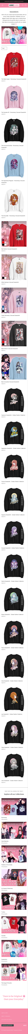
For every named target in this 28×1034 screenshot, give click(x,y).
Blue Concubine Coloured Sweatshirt (10, 382)
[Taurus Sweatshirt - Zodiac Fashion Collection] (14, 632)
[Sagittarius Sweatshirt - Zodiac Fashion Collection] (14, 433)
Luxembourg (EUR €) (7, 1025)
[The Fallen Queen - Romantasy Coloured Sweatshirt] (14, 64)
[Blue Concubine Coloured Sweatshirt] (14, 367)
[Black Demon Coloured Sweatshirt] (14, 333)
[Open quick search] (23, 5)
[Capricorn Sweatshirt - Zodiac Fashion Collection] (14, 400)
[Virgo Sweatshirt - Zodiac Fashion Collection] (14, 732)
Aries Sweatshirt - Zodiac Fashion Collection (12, 681)
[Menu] (2, 5)
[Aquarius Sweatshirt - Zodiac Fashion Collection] (14, 499)
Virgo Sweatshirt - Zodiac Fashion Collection (12, 747)
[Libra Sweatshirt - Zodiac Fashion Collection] (14, 765)
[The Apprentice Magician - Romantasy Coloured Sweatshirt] (14, 165)
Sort (3, 48)
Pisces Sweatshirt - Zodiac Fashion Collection (12, 614)
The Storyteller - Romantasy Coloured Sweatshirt (13, 215)
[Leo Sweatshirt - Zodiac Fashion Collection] (14, 699)
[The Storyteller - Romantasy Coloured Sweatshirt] (14, 200)
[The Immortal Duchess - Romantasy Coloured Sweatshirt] (14, 130)
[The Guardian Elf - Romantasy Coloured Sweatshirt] (14, 97)
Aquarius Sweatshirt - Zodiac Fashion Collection (13, 514)
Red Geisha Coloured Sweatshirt (9, 249)
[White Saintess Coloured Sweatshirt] (14, 267)
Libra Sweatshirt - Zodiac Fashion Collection (12, 780)
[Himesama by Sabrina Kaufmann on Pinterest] (24, 1025)
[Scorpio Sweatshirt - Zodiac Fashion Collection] (14, 533)
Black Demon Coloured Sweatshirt (9, 348)
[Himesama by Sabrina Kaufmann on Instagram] (25, 1025)
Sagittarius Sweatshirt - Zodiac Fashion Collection (13, 448)
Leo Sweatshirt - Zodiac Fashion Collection (11, 714)
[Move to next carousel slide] (26, 994)
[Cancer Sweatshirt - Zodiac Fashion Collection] (14, 466)
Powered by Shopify (17, 1030)
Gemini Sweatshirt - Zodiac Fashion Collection (12, 581)
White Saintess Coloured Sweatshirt (10, 282)
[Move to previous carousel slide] (1, 994)
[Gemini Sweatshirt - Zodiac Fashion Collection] (14, 566)
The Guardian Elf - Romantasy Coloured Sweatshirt (13, 112)
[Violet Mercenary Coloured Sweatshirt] (14, 300)
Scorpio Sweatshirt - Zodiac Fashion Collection (12, 548)
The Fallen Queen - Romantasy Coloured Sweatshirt (13, 79)
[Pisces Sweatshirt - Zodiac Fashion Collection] (14, 599)
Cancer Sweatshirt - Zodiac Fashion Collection (12, 481)
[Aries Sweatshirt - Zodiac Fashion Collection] (14, 666)
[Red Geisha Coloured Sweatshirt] (14, 234)
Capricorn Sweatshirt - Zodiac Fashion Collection (13, 415)
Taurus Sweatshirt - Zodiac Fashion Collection (12, 647)
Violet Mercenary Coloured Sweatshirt (10, 315)
